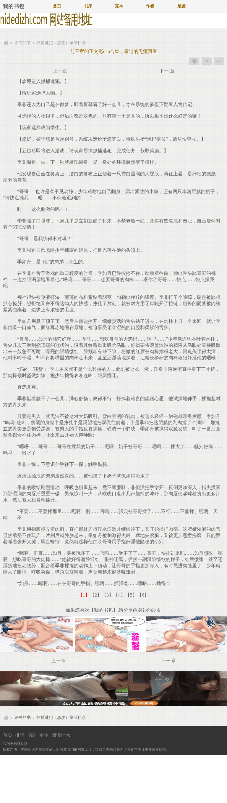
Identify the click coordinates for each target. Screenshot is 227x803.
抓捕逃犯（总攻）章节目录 (61, 43)
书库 (88, 6)
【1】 (84, 594)
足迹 (181, 6)
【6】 (143, 594)
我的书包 (13, 6)
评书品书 (22, 43)
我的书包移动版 (15, 744)
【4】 (119, 594)
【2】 (96, 594)
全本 (44, 735)
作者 (150, 6)
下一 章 (167, 70)
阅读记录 (60, 735)
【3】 (108, 594)
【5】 (131, 594)
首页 (57, 6)
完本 (119, 6)
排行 (20, 735)
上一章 (60, 70)
